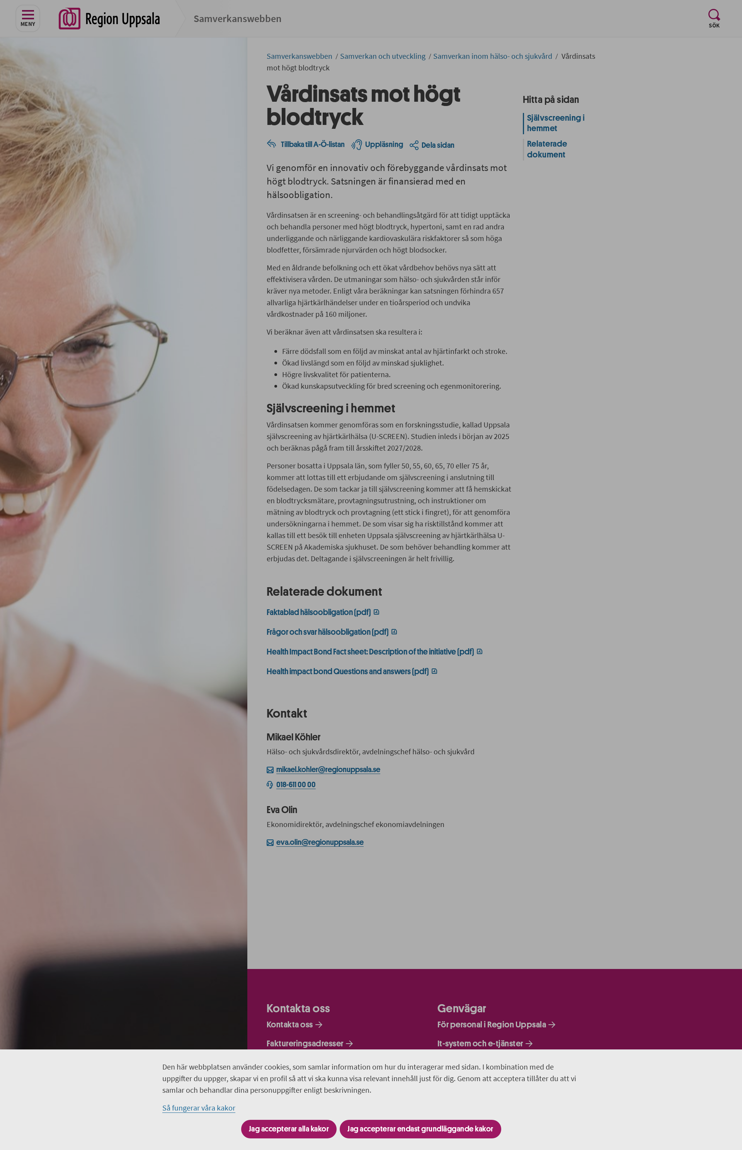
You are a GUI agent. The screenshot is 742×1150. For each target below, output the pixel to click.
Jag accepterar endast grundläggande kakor (420, 1129)
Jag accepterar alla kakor (289, 1129)
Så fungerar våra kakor (198, 1107)
